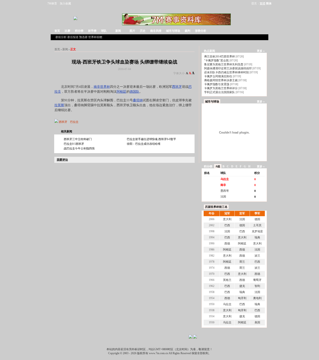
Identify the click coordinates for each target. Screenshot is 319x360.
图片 (132, 30)
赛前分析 (61, 37)
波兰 (257, 255)
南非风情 (155, 30)
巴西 (227, 225)
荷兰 (242, 261)
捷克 (242, 286)
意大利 (227, 219)
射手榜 (92, 30)
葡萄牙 (257, 280)
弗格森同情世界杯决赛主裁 (221, 80)
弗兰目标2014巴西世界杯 (219, 56)
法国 (223, 196)
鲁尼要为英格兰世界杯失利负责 (223, 64)
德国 (257, 219)
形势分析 (200, 30)
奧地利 (257, 298)
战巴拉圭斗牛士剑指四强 (79, 148)
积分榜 (79, 30)
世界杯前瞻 (95, 37)
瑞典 (257, 237)
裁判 (187, 30)
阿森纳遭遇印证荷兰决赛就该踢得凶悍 (228, 68)
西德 (227, 243)
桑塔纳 (138, 100)
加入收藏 (65, 3)
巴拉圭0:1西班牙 (74, 143)
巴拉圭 (74, 122)
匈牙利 (242, 298)
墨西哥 (224, 190)
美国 (257, 322)
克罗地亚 (257, 231)
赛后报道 (72, 37)
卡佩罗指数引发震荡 (216, 84)
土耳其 (257, 225)
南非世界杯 (102, 86)
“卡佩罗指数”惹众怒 (216, 60)
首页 (57, 30)
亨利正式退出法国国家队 (219, 92)
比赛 (67, 30)
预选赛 (83, 37)
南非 (223, 185)
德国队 (134, 91)
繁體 (262, 3)
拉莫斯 (59, 105)
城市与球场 (173, 30)
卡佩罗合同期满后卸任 (218, 76)
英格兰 (227, 280)
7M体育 (52, 3)
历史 (142, 30)
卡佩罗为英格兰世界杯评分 (221, 88)
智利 (257, 286)
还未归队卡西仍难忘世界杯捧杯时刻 (226, 72)
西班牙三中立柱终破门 (78, 139)
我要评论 (62, 159)
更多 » (261, 51)
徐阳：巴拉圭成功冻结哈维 (143, 143)
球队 (104, 30)
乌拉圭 (224, 179)
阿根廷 (121, 91)
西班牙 (177, 86)
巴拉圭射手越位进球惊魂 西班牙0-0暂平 (151, 139)
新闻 (118, 30)
